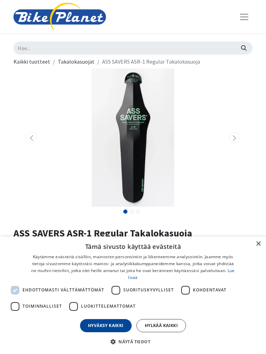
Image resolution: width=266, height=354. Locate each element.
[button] (32, 137)
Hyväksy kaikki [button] (106, 325)
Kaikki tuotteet (32, 61)
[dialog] (133, 295)
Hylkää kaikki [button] (161, 325)
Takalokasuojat (76, 61)
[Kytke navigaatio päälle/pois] (244, 16)
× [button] (258, 243)
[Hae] (243, 48)
